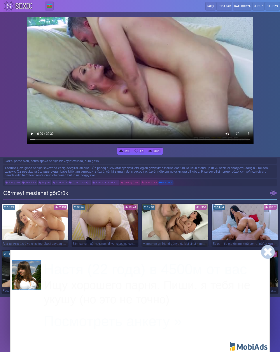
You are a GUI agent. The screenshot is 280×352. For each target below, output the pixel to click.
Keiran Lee (150, 182)
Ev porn (46, 182)
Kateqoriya (242, 6)
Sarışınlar (14, 182)
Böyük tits (31, 182)
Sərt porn (61, 182)
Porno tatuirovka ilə (107, 182)
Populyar (224, 6)
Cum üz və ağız (81, 182)
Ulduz (258, 6)
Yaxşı (210, 6)
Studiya (272, 6)
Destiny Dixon (131, 182)
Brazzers (167, 182)
